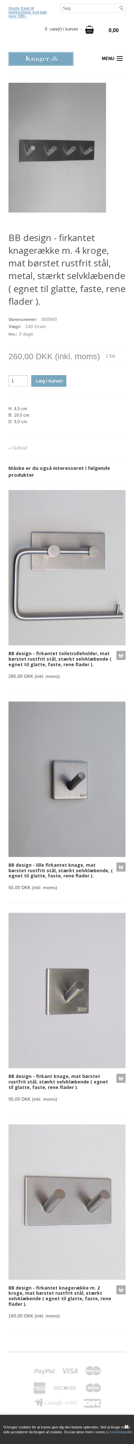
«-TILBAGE (17, 448)
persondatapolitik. (120, 1432)
